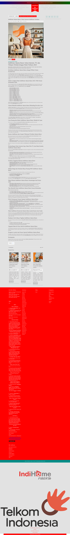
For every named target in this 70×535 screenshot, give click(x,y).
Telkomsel (50, 299)
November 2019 (24, 330)
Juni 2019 (23, 334)
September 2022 (24, 323)
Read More (11, 281)
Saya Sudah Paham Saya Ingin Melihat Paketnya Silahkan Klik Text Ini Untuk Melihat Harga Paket (15, 438)
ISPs (49, 295)
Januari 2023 (24, 322)
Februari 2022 (24, 327)
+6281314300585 (35, 532)
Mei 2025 (23, 310)
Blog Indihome (11, 448)
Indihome (16, 21)
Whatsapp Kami (19, 435)
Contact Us (10, 452)
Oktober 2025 (24, 305)
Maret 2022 (23, 326)
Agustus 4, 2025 (36, 269)
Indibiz (9, 457)
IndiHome (27, 7)
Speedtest (50, 301)
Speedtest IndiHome (11, 453)
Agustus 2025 (24, 306)
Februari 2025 (24, 313)
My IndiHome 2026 (35, 8)
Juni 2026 (23, 294)
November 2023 (24, 318)
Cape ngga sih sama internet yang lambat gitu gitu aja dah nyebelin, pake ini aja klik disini (34, 2)
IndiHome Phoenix (16, 311)
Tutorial (50, 302)
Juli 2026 (23, 293)
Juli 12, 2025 (24, 269)
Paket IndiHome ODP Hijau (17, 370)
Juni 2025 (23, 309)
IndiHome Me (10, 456)
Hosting (50, 293)
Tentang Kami (10, 449)
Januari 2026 (24, 301)
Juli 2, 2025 (11, 21)
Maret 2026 (23, 298)
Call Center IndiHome (13, 7)
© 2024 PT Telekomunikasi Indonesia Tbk (39, 461)
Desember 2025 (24, 302)
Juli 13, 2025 (12, 269)
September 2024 (24, 317)
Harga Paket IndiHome (21, 7)
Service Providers (51, 294)
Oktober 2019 (24, 331)
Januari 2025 (24, 314)
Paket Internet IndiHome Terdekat (12, 61)
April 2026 (23, 297)
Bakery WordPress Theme (28, 461)
